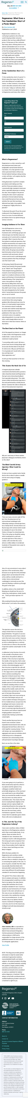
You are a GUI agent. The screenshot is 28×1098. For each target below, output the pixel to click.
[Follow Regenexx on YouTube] (13, 998)
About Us (4, 1036)
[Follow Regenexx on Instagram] (5, 998)
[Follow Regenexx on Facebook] (3, 998)
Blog (7, 13)
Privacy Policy (7, 150)
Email (8, 127)
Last (5, 121)
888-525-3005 (17, 6)
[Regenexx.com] (9, 991)
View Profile (5, 945)
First (5, 115)
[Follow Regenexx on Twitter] (9, 998)
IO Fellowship (5, 1046)
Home (3, 13)
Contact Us (5, 1039)
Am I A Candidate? (13, 7)
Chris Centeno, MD (9, 27)
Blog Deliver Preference (10, 134)
